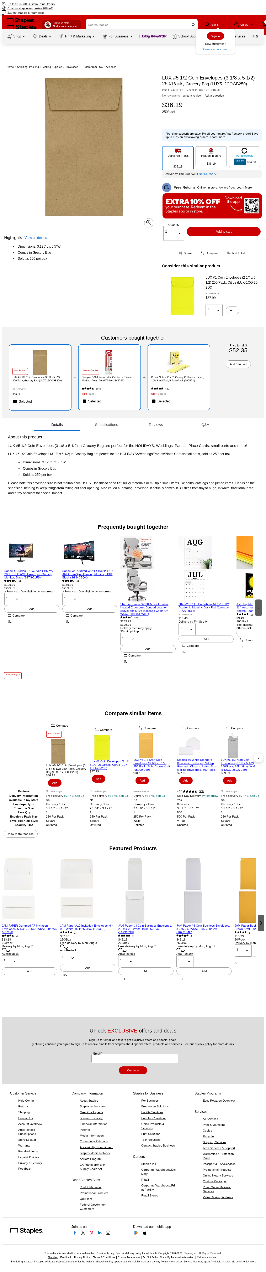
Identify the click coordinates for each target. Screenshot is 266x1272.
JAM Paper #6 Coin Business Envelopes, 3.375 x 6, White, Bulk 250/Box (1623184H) (203, 929)
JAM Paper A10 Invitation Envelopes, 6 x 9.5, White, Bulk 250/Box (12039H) (86, 927)
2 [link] (74, 932)
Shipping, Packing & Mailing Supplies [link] (39, 66)
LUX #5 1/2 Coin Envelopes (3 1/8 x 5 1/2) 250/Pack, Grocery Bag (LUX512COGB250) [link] (37, 379)
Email (97, 1053)
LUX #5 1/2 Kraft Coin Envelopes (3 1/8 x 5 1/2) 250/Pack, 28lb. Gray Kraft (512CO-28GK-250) (238, 764)
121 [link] (252, 614)
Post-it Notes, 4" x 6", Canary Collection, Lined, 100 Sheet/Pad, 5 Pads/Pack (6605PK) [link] (177, 379)
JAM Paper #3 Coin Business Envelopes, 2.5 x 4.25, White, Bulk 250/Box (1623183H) (145, 929)
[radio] (178, 156)
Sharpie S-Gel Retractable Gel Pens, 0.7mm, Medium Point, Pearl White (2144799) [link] (107, 379)
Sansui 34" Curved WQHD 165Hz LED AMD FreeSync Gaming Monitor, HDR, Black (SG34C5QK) (87, 574)
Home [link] (10, 66)
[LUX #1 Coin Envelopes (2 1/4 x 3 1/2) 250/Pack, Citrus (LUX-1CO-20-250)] (182, 296)
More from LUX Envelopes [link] (100, 66)
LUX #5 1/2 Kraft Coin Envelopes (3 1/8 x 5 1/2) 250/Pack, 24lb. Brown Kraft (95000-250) (151, 764)
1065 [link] (98, 389)
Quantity (173, 224)
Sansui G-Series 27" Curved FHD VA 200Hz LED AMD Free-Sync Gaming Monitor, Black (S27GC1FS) (28, 574)
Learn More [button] (244, 187)
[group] (32, 607)
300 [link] (201, 791)
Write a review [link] (192, 95)
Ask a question (214, 95)
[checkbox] (40, 401)
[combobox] (142, 25)
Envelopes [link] (71, 66)
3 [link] (133, 936)
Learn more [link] (217, 137)
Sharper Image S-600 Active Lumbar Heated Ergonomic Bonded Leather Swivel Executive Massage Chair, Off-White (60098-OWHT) (144, 609)
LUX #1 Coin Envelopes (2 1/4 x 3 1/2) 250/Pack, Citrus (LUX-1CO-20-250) (232, 282)
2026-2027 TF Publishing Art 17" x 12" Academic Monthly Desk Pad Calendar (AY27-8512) (204, 607)
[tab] (57, 425)
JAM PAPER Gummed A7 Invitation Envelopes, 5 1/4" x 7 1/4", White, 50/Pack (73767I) (29, 929)
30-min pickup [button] (129, 631)
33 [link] (17, 936)
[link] (45, 4)
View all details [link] (36, 237)
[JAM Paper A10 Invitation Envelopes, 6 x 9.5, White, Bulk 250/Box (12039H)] (87, 890)
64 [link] (19, 581)
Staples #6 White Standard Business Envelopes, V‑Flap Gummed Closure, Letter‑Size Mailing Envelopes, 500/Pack (196, 764)
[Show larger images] (148, 222)
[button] (193, 25)
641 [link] (136, 618)
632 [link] (167, 389)
